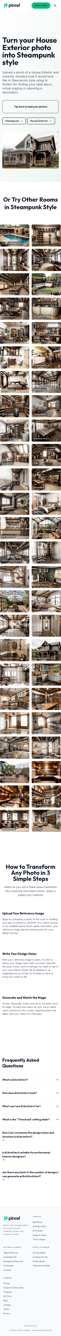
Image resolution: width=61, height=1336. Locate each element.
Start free (41, 5)
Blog (5, 1300)
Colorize (7, 1270)
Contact (7, 1305)
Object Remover (10, 1253)
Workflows (37, 1222)
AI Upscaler (8, 1266)
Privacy (6, 1313)
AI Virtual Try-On (40, 1257)
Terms (6, 1309)
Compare (7, 1292)
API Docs (7, 1296)
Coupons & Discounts (13, 1288)
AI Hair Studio (39, 1261)
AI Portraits (38, 1231)
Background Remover (13, 1261)
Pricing (6, 1283)
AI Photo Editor (39, 1226)
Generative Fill (9, 1257)
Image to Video (39, 1235)
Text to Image (39, 1239)
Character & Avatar (41, 1266)
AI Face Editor (39, 1253)
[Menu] (55, 5)
